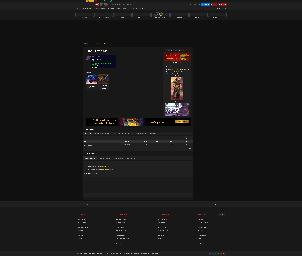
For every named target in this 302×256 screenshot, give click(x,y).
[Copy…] (186, 138)
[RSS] (224, 253)
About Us (99, 253)
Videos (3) (177, 102)
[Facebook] (218, 253)
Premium (136, 253)
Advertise (106, 253)
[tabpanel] (138, 143)
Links (181, 50)
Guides (125, 8)
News (78, 8)
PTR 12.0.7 (105, 4)
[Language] (225, 8)
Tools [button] (118, 8)
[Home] (85, 4)
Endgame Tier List (203, 222)
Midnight (80, 238)
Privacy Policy (145, 253)
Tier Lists (80, 235)
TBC (107, 1)
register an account (104, 195)
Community (133, 8)
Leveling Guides (81, 222)
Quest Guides (120, 227)
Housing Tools (87, 204)
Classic (99, 1)
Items (92, 44)
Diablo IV (126, 1)
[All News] (78, 1)
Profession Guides (82, 227)
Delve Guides (81, 219)
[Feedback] (222, 8)
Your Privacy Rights (116, 253)
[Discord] (210, 253)
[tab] (87, 133)
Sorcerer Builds (202, 241)
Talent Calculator (82, 233)
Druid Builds (201, 230)
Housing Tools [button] (87, 8)
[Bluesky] (215, 253)
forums (103, 169)
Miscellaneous (99, 44)
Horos (85, 144)
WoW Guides (81, 214)
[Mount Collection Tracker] (138, 122)
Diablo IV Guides (202, 214)
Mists (114, 1)
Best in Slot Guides (163, 219)
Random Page (128, 253)
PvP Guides (161, 233)
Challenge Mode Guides (122, 238)
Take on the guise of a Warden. (101, 63)
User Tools (92, 253)
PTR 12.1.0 (101, 4)
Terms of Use (154, 253)
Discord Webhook (100, 8)
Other (105, 44)
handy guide (107, 166)
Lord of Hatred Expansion (205, 217)
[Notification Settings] (220, 8)
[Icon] (88, 57)
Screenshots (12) (177, 75)
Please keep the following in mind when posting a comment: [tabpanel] (102, 178)
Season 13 (200, 219)
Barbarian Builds (202, 227)
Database (111, 8)
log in (98, 195)
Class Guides (81, 217)
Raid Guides (80, 230)
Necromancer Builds (203, 233)
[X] (213, 253)
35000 (170, 144)
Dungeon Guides (120, 222)
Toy (167, 64)
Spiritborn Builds (202, 243)
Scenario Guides (120, 235)
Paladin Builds (202, 235)
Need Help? (83, 253)
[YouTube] (221, 253)
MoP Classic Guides (122, 214)
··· (118, 1)
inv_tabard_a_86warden (176, 71)
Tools (198, 204)
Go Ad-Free (143, 8)
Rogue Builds (201, 238)
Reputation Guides (121, 230)
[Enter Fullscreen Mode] (217, 8)
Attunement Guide (163, 217)
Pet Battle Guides (121, 233)
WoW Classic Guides (164, 214)
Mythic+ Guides (81, 225)
